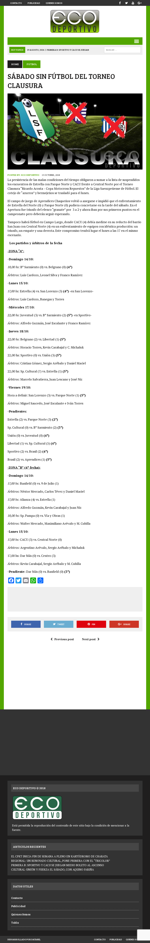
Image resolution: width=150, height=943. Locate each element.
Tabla (15, 922)
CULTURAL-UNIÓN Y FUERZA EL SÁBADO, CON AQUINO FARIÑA (52, 869)
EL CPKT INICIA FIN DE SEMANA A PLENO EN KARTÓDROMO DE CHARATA (59, 856)
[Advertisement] (77, 598)
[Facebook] (120, 2)
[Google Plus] (139, 2)
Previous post (64, 639)
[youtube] (133, 2)
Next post (89, 639)
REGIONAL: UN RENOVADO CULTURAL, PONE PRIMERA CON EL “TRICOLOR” (60, 861)
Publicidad (34, 2)
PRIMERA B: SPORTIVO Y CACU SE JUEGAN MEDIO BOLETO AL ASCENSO (57, 865)
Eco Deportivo (30, 175)
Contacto (16, 2)
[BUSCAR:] (122, 49)
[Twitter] (126, 2)
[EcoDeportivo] (75, 22)
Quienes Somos (54, 2)
